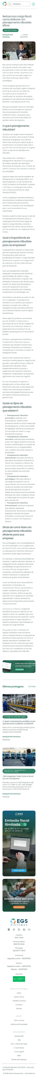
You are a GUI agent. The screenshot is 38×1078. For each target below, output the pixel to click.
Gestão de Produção (19, 1059)
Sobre (19, 993)
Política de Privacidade (19, 1024)
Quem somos (19, 997)
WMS (19, 1056)
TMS (19, 1040)
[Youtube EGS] (29, 929)
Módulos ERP (19, 1036)
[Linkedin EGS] (24, 929)
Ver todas (31, 686)
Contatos (19, 1005)
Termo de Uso (19, 1020)
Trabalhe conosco (19, 1001)
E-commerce (19, 1048)
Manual (19, 1009)
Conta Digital (19, 1052)
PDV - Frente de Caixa (19, 1044)
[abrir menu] (33, 4)
